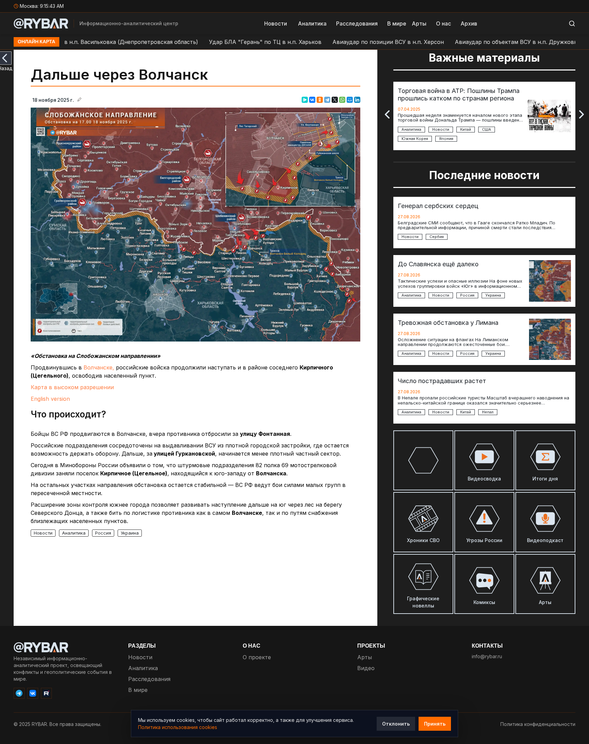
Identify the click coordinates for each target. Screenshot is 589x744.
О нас (443, 23)
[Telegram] (327, 100)
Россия (103, 533)
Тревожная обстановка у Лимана (448, 322)
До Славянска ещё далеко (438, 264)
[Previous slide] (387, 114)
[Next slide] (581, 114)
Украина (130, 533)
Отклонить (396, 724)
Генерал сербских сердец (438, 205)
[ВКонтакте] (312, 100)
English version (50, 398)
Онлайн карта (36, 42)
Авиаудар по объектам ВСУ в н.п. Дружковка (484, 41)
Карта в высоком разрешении (72, 387)
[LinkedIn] (357, 100)
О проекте (257, 657)
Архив (468, 23)
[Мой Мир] (350, 100)
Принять (434, 724)
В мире (396, 23)
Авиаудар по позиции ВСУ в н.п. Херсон (354, 41)
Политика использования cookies (177, 727)
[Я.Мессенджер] (305, 100)
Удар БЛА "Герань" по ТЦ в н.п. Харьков (232, 41)
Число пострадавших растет (442, 380)
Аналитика (312, 23)
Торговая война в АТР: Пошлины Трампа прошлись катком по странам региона (458, 94)
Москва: (42, 6)
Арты (419, 23)
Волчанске (98, 367)
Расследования (357, 23)
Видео (366, 668)
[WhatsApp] (342, 100)
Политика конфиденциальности (537, 724)
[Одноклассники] (320, 100)
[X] (335, 100)
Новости (275, 23)
